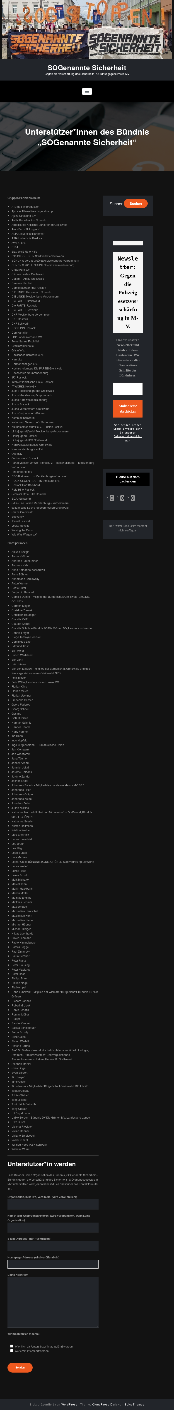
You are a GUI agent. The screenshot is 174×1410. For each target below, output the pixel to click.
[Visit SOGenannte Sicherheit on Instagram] (133, 499)
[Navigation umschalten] (87, 91)
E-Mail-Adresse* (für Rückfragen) (29, 1239)
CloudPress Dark (104, 1404)
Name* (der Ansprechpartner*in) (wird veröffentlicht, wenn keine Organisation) (48, 1218)
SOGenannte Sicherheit (87, 67)
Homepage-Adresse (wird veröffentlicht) (33, 1257)
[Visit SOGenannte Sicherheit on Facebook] (112, 499)
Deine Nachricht (17, 1275)
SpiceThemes (135, 1404)
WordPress (69, 1404)
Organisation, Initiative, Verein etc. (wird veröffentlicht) (42, 1197)
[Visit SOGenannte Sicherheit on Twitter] (122, 499)
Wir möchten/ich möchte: (23, 1334)
